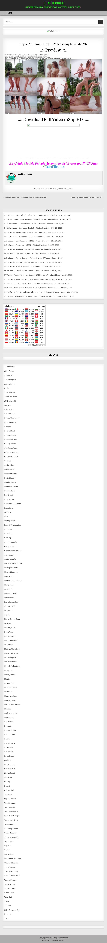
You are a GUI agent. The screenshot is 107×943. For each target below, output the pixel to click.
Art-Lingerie (9, 392)
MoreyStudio (9, 675)
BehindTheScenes (11, 418)
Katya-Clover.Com (12, 619)
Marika (60, 189)
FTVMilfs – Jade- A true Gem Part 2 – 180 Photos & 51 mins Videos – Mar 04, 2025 (38, 288)
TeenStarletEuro (11, 820)
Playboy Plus (9, 735)
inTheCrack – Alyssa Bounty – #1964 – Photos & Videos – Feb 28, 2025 (33, 258)
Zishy (6, 918)
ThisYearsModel (11, 837)
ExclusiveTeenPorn (12, 504)
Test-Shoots (9, 824)
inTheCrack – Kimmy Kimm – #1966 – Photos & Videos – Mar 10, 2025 (33, 249)
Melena (66, 189)
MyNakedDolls (10, 687)
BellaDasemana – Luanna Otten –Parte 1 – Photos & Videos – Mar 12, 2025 (35, 224)
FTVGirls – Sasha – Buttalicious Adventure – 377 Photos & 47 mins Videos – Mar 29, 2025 (41, 292)
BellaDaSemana (10, 422)
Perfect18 (8, 726)
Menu (10, 13)
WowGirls (8, 897)
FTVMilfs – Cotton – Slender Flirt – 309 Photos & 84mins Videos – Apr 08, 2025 (37, 215)
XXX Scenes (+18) (11, 910)
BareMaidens (10, 414)
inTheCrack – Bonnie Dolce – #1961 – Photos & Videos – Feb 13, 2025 (32, 271)
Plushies (7, 739)
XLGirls (7, 906)
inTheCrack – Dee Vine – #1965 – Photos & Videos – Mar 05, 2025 (31, 254)
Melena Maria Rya (11, 649)
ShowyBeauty (10, 773)
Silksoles (8, 777)
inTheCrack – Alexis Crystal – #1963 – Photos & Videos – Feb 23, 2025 (33, 262)
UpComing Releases (12, 859)
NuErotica (8, 717)
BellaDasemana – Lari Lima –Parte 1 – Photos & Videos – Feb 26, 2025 (33, 228)
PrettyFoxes (9, 743)
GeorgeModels (10, 542)
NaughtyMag (9, 700)
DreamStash (9, 491)
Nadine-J (8, 692)
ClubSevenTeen (10, 448)
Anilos (7, 388)
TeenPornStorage (11, 816)
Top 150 (7, 846)
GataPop (7, 538)
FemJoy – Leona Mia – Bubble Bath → (87, 197)
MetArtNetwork (11, 653)
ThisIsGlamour (10, 833)
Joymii (7, 615)
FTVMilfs (8, 534)
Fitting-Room (9, 521)
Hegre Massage (11, 572)
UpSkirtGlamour (11, 863)
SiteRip (7, 782)
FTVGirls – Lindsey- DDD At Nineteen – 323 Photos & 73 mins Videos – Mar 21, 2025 (39, 296)
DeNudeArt (9, 469)
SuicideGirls (9, 790)
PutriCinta (8, 747)
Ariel (43, 189)
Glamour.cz (9, 546)
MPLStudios (9, 683)
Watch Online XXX (12, 876)
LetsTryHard (9, 628)
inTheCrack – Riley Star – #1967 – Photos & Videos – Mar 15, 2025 (31, 245)
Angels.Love (9, 384)
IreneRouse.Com (11, 602)
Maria (55, 189)
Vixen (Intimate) (11, 871)
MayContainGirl (10, 640)
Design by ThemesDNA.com (53, 940)
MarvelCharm (10, 636)
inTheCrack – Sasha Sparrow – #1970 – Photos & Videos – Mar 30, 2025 (34, 232)
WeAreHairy (9, 884)
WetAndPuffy (9, 889)
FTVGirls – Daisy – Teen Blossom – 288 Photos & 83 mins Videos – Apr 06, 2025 (37, 219)
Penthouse (8, 722)
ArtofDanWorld (10, 397)
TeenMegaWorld (11, 811)
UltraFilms (8, 854)
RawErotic (8, 752)
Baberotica (8, 409)
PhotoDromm (10, 730)
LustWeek (8, 632)
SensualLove (9, 769)
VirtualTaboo (9, 867)
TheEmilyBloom (11, 829)
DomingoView (10, 482)
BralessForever (11, 439)
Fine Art (7, 516)
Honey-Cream (10, 593)
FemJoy (7, 512)
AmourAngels (10, 380)
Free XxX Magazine (12, 525)
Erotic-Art (8, 495)
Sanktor (7, 760)
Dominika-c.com (11, 487)
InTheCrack (9, 598)
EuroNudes (9, 499)
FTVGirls (8, 529)
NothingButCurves (12, 705)
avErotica (8, 405)
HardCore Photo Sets (13, 563)
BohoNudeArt (10, 435)
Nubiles (7, 709)
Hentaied (8, 589)
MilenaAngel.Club (11, 658)
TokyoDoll (8, 841)
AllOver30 (8, 375)
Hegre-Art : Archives (13, 581)
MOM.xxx (8, 670)
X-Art (6, 901)
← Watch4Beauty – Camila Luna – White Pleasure (24, 197)
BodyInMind (9, 431)
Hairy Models (10, 559)
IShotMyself (9, 606)
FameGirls (8, 508)
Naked (71, 189)
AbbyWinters (10, 371)
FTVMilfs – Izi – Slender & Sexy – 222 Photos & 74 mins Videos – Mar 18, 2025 (36, 284)
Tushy (7, 850)
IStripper (8, 611)
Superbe (8, 794)
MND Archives (10, 662)
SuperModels (10, 799)
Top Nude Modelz (53, 3)
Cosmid (7, 461)
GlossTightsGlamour (12, 551)
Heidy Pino (9, 585)
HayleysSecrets (11, 568)
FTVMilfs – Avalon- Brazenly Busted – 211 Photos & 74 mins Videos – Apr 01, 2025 (38, 275)
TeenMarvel (9, 807)
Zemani (7, 914)
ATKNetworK (10, 401)
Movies (7, 679)
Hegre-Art (49, 189)
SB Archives (9, 765)
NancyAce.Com (10, 696)
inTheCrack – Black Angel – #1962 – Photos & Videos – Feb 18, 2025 (32, 266)
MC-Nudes (8, 645)
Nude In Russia (10, 713)
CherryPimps (10, 444)
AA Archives (9, 367)
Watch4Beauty (10, 880)
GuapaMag (8, 555)
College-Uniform (11, 452)
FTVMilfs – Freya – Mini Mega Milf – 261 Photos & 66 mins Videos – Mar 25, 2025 (38, 279)
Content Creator (11, 457)
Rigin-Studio (9, 756)
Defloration (9, 465)
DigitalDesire (10, 478)
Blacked (7, 427)
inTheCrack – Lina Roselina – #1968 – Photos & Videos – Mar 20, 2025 (33, 241)
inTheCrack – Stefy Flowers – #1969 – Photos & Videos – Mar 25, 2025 (33, 237)
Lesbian (7, 623)
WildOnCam (9, 893)
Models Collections (12, 666)
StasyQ (7, 786)
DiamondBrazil (10, 474)
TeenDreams (9, 803)
